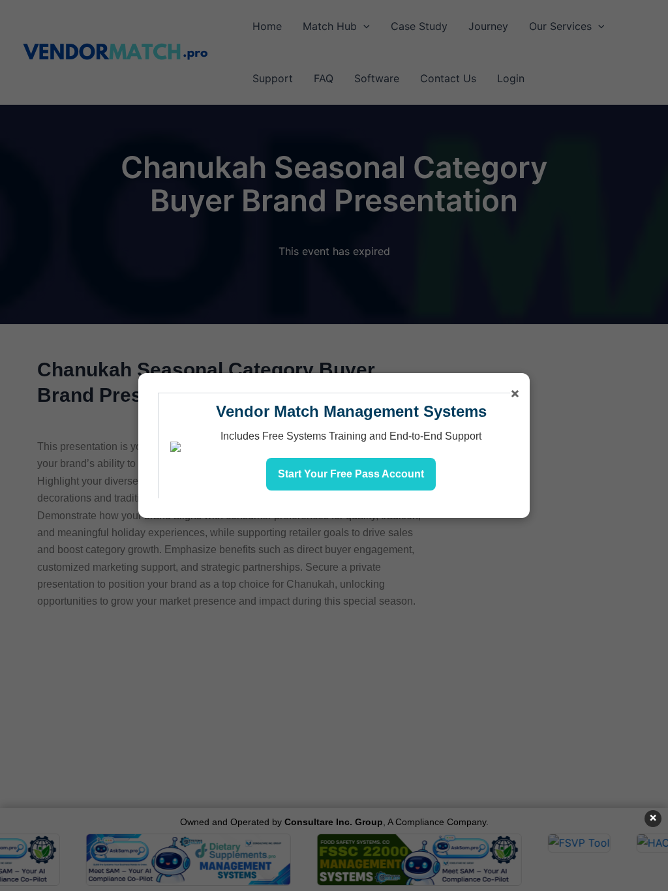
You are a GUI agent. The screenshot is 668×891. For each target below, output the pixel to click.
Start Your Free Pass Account (351, 473)
